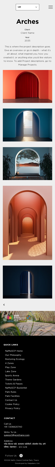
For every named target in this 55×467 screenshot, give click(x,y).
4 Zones (9, 363)
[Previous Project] (4, 305)
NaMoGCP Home (14, 351)
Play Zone (10, 367)
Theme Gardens (13, 379)
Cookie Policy (12, 404)
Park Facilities (12, 396)
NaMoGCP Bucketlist (16, 388)
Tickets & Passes (14, 383)
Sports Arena (12, 375)
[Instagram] (21, 455)
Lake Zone (10, 371)
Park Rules (10, 392)
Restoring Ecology (15, 359)
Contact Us (11, 400)
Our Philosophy (13, 355)
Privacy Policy (12, 408)
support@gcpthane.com (16, 435)
